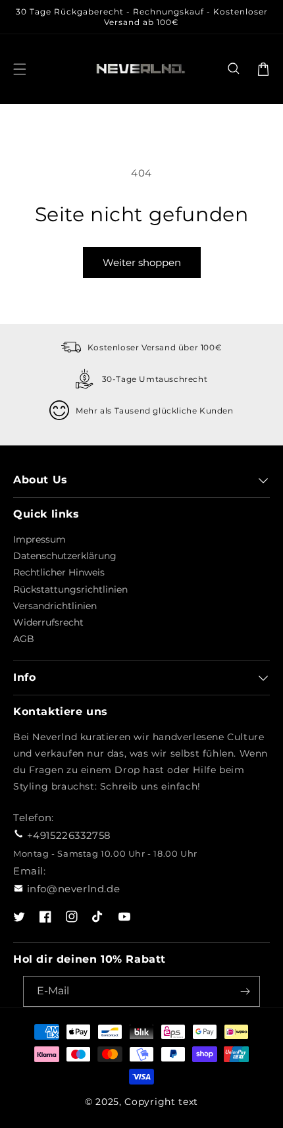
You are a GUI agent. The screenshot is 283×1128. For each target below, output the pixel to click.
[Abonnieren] (244, 991)
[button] (234, 69)
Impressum (39, 539)
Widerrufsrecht (48, 622)
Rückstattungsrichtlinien (70, 589)
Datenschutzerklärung (64, 556)
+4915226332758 (69, 835)
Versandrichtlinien (55, 606)
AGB (23, 639)
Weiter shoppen (142, 262)
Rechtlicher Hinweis (59, 572)
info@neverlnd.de (73, 888)
